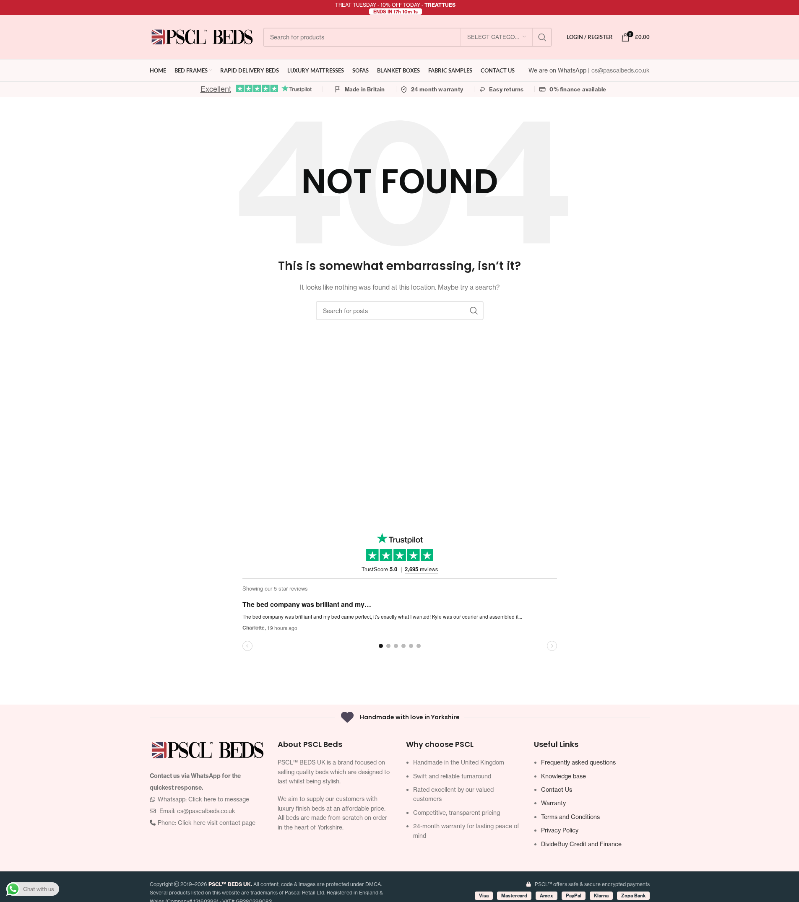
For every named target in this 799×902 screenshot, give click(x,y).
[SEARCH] (542, 37)
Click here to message (218, 799)
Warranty (553, 802)
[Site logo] (202, 36)
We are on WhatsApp (558, 70)
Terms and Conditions (570, 816)
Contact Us (556, 789)
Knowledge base (563, 776)
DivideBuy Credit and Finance (581, 844)
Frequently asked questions (578, 762)
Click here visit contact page (216, 822)
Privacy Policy (559, 830)
